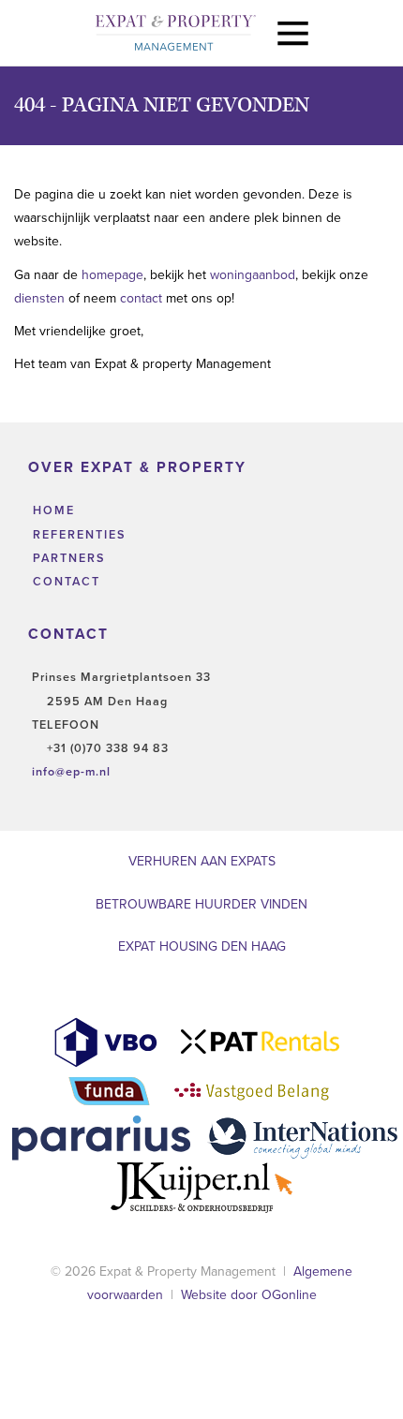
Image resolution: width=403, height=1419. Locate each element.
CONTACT (64, 581)
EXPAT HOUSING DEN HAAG (202, 946)
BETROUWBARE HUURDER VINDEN (201, 904)
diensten (41, 298)
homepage (112, 275)
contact (143, 298)
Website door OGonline (249, 1295)
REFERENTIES (77, 534)
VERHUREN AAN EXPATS (202, 861)
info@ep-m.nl (71, 771)
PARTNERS (66, 558)
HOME (51, 510)
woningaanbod (252, 275)
